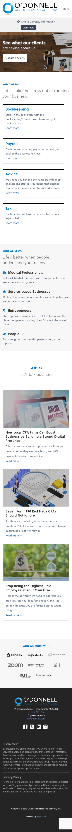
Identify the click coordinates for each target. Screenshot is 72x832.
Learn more (28, 27)
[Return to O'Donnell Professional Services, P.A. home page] (30, 9)
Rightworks (42, 816)
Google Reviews (15, 58)
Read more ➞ (36, 461)
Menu (66, 9)
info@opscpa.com (36, 718)
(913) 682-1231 (37, 712)
